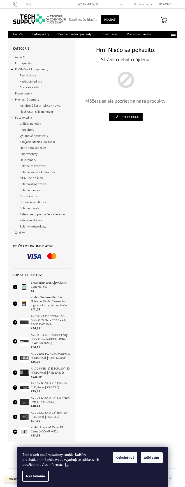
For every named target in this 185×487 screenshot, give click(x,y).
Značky (20, 232)
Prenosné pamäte (27, 99)
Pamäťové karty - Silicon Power (41, 105)
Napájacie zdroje (31, 81)
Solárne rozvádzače (33, 166)
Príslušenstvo (29, 196)
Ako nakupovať (88, 4)
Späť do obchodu (126, 117)
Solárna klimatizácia (33, 184)
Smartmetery (29, 154)
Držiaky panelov (30, 124)
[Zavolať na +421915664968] (19, 4)
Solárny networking (33, 226)
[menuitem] (18, 34)
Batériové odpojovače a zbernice (42, 214)
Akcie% (20, 57)
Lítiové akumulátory (33, 202)
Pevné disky (28, 75)
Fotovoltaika (23, 117)
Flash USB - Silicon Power (36, 112)
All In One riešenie (32, 178)
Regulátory (27, 130)
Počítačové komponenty (31, 69)
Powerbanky (23, 93)
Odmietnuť (125, 457)
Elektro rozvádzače (33, 148)
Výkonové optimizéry (34, 136)
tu (66, 464)
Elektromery (28, 160)
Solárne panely (30, 208)
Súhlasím (151, 457)
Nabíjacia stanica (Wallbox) (37, 142)
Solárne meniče (30, 190)
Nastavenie (35, 476)
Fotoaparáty (23, 63)
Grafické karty (29, 87)
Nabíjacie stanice (31, 220)
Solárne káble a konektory (37, 172)
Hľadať (110, 19)
